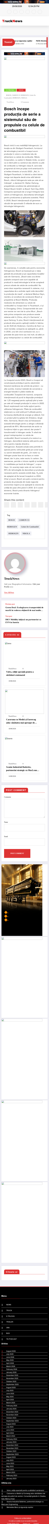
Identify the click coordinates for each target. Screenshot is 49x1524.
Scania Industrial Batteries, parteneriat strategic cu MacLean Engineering (21, 769)
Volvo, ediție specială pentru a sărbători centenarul (20, 673)
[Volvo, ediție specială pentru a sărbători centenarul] (24, 652)
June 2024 (10, 1430)
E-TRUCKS (19, 44)
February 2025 (11, 1405)
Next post (8, 616)
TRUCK (34, 44)
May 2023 (10, 1466)
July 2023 (9, 1460)
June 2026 (10, 1357)
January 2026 (11, 1372)
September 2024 (12, 1421)
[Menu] (46, 20)
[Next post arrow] (43, 621)
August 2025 (11, 1387)
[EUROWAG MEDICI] (24, 139)
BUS (8, 1333)
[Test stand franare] (21, 977)
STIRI (30, 44)
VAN (8, 1327)
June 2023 (10, 1463)
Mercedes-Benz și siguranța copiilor (20, 1507)
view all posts (9, 592)
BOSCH (8, 95)
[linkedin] (20, 505)
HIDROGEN (16, 98)
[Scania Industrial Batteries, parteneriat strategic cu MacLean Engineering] (24, 747)
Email (6, 836)
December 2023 (12, 1445)
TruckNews (10, 102)
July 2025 (9, 1390)
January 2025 (11, 1408)
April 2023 (10, 1469)
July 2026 (9, 1354)
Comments (7, 797)
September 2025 (12, 1384)
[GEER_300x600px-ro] (21, 1140)
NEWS (25, 44)
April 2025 (10, 1399)
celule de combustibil (30, 527)
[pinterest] (33, 505)
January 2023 (11, 1478)
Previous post (10, 604)
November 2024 (12, 1414)
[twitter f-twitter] (28, 12)
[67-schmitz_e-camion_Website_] (21, 1059)
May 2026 (10, 1360)
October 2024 (11, 1418)
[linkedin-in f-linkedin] (40, 12)
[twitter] (13, 505)
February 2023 (11, 1475)
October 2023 (11, 1451)
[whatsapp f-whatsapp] (21, 12)
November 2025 (12, 1378)
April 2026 (10, 1363)
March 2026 (10, 1366)
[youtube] (34, 12)
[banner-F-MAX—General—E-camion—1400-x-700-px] (24, 264)
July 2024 (9, 1427)
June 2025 (10, 1393)
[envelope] (27, 505)
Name (6, 822)
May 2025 (10, 1396)
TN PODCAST (11, 1339)
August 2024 (11, 1424)
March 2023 (10, 1472)
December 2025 (12, 1375)
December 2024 (12, 1412)
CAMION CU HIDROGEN (20, 95)
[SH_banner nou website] (21, 1222)
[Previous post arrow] (43, 607)
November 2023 (12, 1448)
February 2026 (11, 1369)
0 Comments (25, 102)
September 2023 (12, 1454)
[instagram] (15, 12)
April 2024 (10, 1433)
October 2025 (11, 1381)
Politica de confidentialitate (22, 1518)
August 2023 (11, 1457)
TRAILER (9, 1322)
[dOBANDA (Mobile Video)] (21, 900)
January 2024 (11, 1442)
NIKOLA (24, 98)
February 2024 (11, 1439)
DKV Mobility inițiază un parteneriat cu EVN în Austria (23, 620)
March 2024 (10, 1436)
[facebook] (6, 505)
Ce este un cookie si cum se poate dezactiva (23, 1521)
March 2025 (10, 1402)
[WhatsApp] (40, 505)
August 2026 (11, 1351)
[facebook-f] (9, 12)
